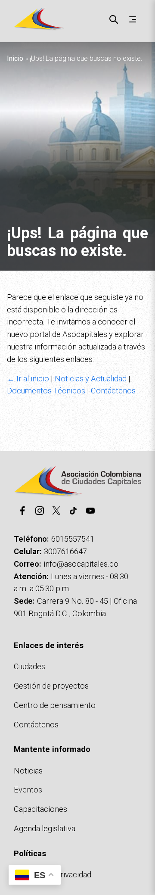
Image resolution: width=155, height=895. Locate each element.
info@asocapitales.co (80, 563)
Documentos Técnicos (46, 390)
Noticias (28, 770)
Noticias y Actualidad (91, 378)
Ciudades (29, 666)
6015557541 (72, 538)
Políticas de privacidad (52, 874)
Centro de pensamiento (55, 705)
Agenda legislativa (44, 828)
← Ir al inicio (28, 378)
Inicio (15, 58)
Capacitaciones (40, 809)
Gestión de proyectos (51, 685)
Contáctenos (113, 390)
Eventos (28, 789)
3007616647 (65, 551)
